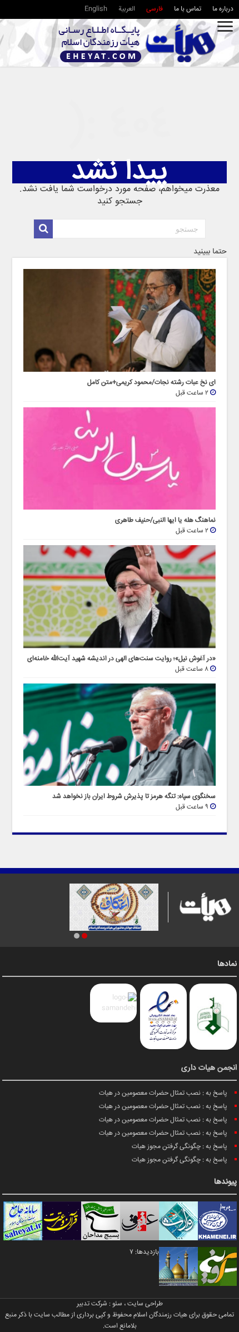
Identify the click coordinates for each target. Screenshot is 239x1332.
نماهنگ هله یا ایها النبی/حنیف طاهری (165, 520)
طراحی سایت (145, 1304)
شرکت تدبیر (92, 1304)
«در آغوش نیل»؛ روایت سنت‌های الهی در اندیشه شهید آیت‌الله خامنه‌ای (121, 658)
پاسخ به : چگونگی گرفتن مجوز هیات (179, 1146)
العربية (126, 9)
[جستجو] (43, 228)
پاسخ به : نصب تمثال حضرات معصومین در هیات (163, 1093)
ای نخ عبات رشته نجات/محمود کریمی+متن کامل (151, 382)
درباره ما (222, 9)
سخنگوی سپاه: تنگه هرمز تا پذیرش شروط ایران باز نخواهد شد (134, 796)
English (95, 9)
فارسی (154, 9)
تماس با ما (187, 9)
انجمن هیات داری (209, 1068)
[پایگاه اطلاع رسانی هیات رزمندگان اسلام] (137, 43)
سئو (117, 1304)
